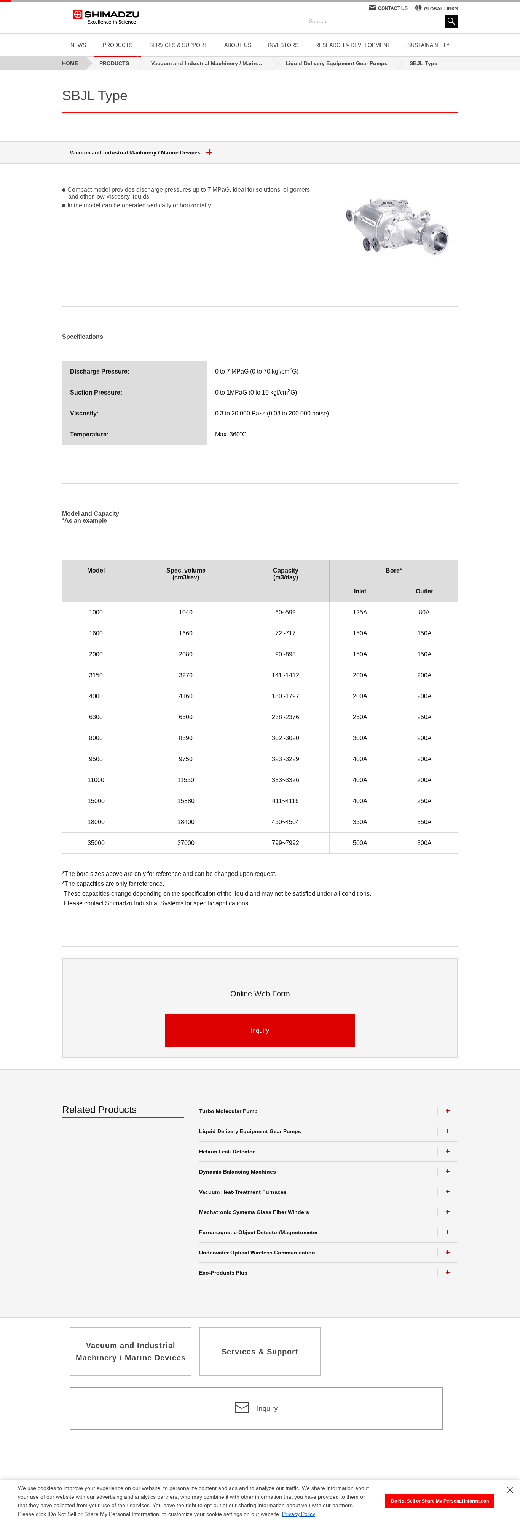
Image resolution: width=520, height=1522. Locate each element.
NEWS (78, 45)
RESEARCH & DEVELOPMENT (353, 45)
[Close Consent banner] (510, 1490)
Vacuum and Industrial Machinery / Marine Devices (135, 152)
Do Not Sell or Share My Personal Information (440, 1501)
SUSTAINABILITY (428, 45)
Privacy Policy (298, 1514)
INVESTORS (283, 45)
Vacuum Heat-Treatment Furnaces (243, 1192)
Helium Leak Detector (227, 1151)
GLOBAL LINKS (441, 8)
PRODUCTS (117, 45)
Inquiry (260, 1030)
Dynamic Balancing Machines (237, 1172)
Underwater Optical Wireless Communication (257, 1252)
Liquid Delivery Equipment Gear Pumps (250, 1131)
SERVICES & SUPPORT (178, 45)
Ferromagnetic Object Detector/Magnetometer (258, 1232)
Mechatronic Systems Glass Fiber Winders (254, 1212)
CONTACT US (393, 8)
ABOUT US (237, 45)
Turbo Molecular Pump (228, 1111)
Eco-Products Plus (223, 1273)
